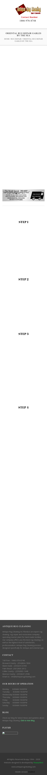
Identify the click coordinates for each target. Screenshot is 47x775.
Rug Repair (16, 39)
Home (7, 39)
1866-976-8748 (28, 20)
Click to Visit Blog (28, 720)
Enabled (31, 772)
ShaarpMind (38, 762)
